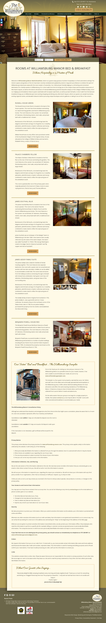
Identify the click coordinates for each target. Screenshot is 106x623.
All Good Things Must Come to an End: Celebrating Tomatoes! (22, 601)
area (28, 85)
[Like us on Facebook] (5, 595)
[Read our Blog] (10, 595)
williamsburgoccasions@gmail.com (92, 612)
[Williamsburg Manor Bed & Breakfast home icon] (78, 7)
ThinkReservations (97, 615)
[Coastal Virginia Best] (21, 614)
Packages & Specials (47, 14)
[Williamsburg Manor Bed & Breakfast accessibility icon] (90, 7)
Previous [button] (55, 114)
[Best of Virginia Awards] (29, 614)
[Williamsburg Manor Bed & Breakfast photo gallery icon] (83, 7)
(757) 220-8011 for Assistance (86, 1)
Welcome (28, 14)
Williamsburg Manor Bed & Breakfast (30, 81)
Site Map (99, 618)
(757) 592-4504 (86, 4)
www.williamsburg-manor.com (52, 444)
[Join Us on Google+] (7, 595)
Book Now (33, 146)
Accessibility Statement (89, 618)
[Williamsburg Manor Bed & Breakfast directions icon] (81, 7)
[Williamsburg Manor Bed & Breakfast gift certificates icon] (87, 7)
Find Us (96, 14)
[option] (72, 115)
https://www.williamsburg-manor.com (92, 606)
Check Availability (84, 10)
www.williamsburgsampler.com (55, 376)
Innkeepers (77, 14)
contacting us (74, 489)
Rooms (36, 14)
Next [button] (90, 114)
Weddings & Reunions (64, 14)
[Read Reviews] (12, 595)
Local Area (87, 14)
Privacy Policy (78, 618)
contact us (60, 398)
